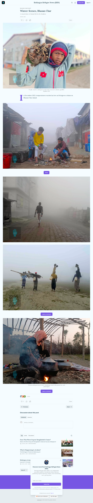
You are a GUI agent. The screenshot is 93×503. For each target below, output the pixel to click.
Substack (39, 500)
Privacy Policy (57, 489)
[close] (60, 460)
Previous (25, 407)
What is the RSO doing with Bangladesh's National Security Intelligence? (38, 441)
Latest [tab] (25, 435)
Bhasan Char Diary (25, 8)
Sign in (88, 2)
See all (23, 470)
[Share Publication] (75, 2)
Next (68, 407)
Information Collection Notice (46, 489)
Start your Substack (43, 496)
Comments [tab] (23, 417)
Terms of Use (53, 487)
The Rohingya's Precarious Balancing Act (30, 452)
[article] (46, 442)
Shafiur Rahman (32, 443)
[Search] (71, 2)
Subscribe (81, 2)
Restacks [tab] (30, 417)
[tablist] (26, 417)
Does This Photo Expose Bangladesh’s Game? (35, 440)
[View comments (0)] (26, 20)
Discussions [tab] (31, 435)
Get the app (54, 496)
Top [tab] (22, 435)
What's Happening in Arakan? (30, 450)
